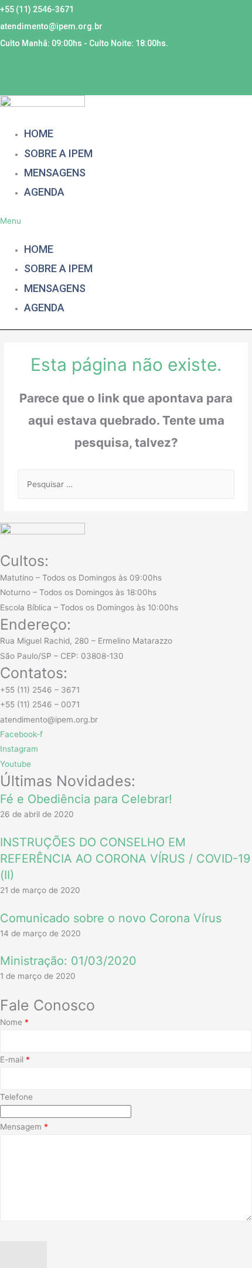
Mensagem (24, 1126)
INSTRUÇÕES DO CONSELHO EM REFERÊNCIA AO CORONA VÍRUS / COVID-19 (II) (125, 858)
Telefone (16, 1097)
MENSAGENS (55, 172)
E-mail (15, 1059)
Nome (14, 1022)
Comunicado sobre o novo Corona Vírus (111, 918)
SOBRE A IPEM (58, 153)
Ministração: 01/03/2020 (68, 961)
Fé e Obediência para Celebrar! (86, 799)
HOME (38, 133)
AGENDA (44, 192)
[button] (63, 221)
